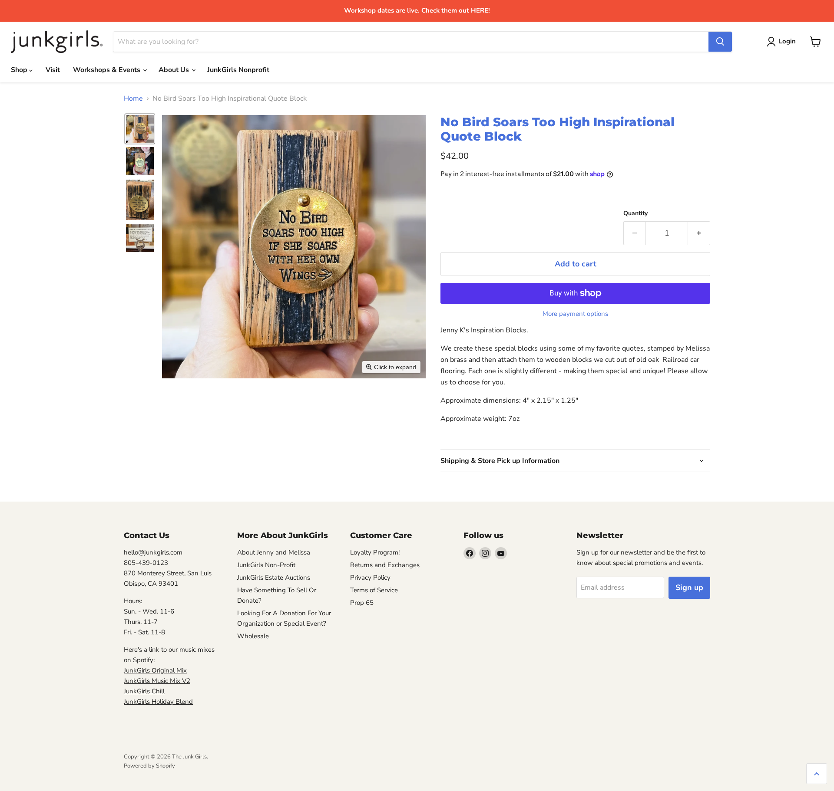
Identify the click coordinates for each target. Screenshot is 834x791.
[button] (140, 129)
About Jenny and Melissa (273, 552)
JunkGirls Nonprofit (238, 70)
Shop (20, 70)
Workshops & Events (107, 70)
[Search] (720, 42)
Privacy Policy (370, 577)
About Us (175, 70)
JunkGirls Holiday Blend (158, 701)
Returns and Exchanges (385, 565)
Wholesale (253, 636)
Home (133, 98)
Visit (53, 70)
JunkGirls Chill (144, 691)
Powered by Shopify (149, 766)
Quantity (635, 213)
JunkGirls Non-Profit (266, 565)
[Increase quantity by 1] (699, 233)
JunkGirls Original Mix (155, 670)
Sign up (689, 587)
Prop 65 (362, 602)
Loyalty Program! (375, 552)
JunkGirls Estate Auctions (273, 577)
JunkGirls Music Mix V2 (157, 680)
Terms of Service (374, 590)
